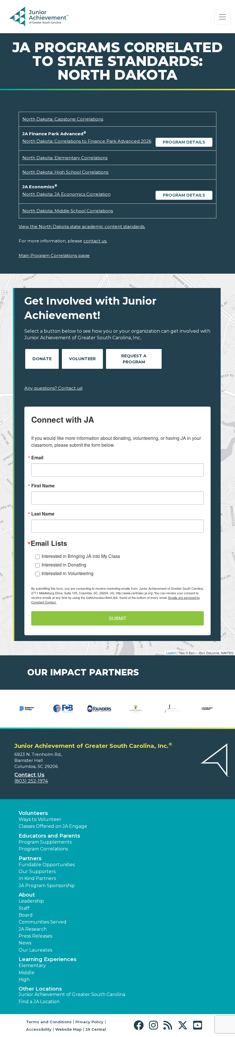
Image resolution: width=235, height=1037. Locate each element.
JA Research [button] (33, 929)
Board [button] (26, 915)
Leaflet (171, 652)
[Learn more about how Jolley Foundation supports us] (172, 709)
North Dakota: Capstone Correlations (62, 119)
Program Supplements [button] (45, 842)
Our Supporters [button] (37, 871)
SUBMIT (117, 618)
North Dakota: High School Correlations (65, 172)
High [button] (24, 979)
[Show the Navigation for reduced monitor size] (222, 17)
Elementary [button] (32, 965)
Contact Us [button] (29, 774)
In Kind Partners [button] (37, 878)
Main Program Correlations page (54, 255)
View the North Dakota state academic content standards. (82, 226)
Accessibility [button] (39, 1029)
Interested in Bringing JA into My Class (81, 556)
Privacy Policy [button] (89, 1022)
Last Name (42, 513)
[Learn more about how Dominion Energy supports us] (27, 709)
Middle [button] (26, 972)
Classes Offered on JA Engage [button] (53, 826)
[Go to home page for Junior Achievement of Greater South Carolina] (48, 17)
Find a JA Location (39, 1001)
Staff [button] (24, 908)
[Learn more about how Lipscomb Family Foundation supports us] (208, 709)
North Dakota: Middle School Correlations (67, 210)
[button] (140, 1025)
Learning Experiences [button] (48, 959)
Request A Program (133, 358)
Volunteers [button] (33, 813)
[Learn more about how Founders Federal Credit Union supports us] (99, 709)
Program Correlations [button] (43, 849)
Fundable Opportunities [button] (47, 864)
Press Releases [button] (35, 936)
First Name (43, 485)
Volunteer (82, 358)
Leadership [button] (31, 901)
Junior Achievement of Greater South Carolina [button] (72, 994)
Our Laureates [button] (35, 950)
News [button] (25, 943)
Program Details (184, 142)
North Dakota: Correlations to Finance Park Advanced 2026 (86, 141)
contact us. (95, 241)
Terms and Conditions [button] (49, 1022)
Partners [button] (30, 858)
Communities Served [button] (42, 922)
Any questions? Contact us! (53, 388)
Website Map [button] (68, 1029)
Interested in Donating (64, 564)
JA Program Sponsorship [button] (47, 885)
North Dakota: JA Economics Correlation (66, 194)
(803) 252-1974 (31, 781)
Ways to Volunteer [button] (40, 819)
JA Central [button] (95, 1029)
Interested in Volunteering (67, 573)
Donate (42, 358)
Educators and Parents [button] (49, 835)
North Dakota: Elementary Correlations (64, 157)
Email (37, 457)
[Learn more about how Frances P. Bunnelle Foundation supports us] (136, 709)
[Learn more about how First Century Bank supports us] (63, 709)
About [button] (27, 894)
